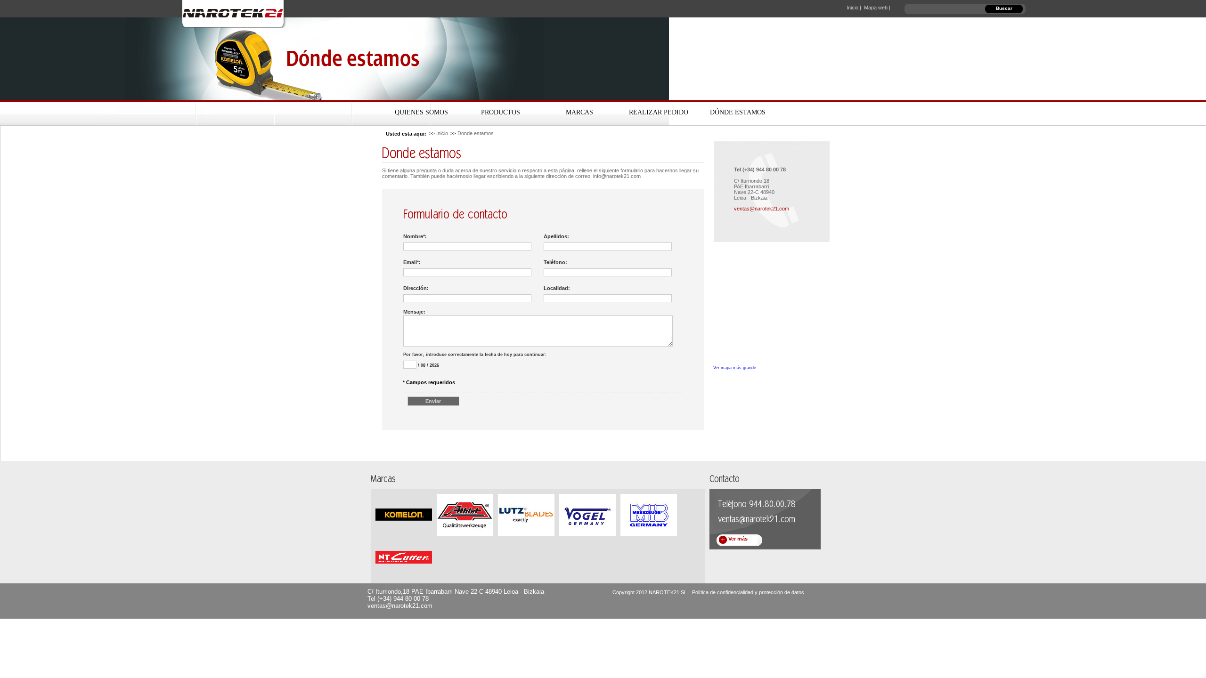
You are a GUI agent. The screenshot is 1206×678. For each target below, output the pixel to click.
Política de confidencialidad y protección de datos (748, 592)
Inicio (442, 133)
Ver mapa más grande (734, 367)
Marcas (579, 112)
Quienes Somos (421, 112)
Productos (500, 112)
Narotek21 (235, 13)
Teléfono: (555, 262)
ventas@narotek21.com (761, 208)
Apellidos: (556, 236)
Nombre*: (415, 236)
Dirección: (416, 288)
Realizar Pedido (658, 112)
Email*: (412, 262)
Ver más (738, 538)
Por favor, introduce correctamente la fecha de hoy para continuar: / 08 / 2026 (474, 360)
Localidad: (557, 288)
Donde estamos (475, 133)
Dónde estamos (738, 112)
